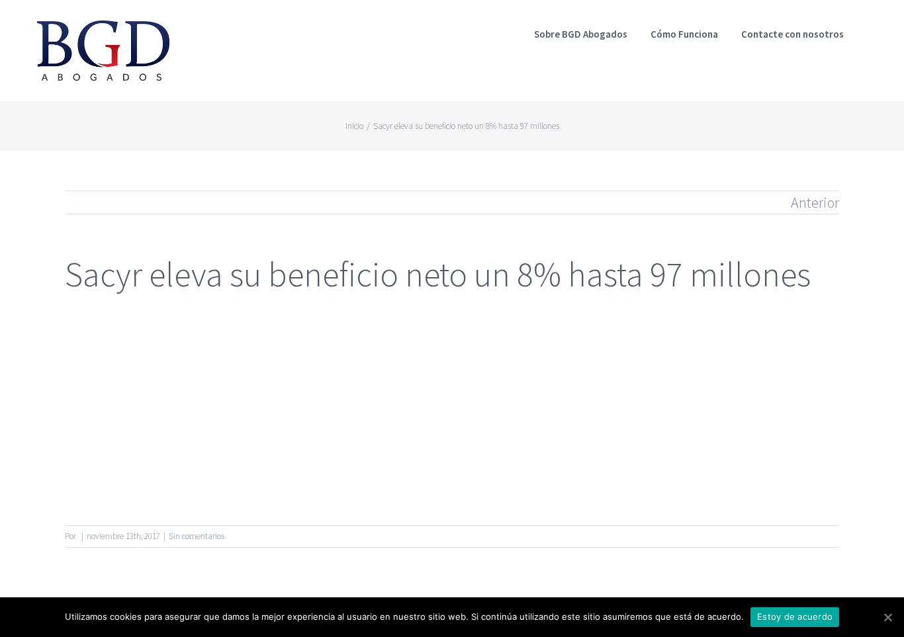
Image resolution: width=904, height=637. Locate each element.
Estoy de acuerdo (795, 616)
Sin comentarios (196, 536)
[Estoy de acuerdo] (887, 617)
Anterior (815, 202)
